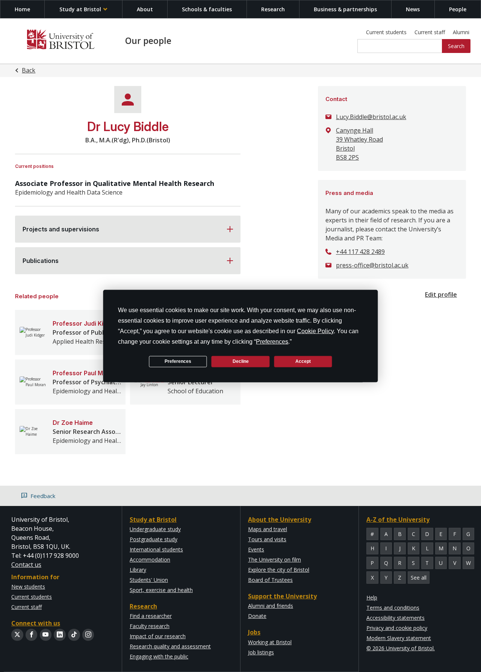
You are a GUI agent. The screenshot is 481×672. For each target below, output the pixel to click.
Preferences (178, 361)
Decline (241, 361)
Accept (303, 361)
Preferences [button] (272, 341)
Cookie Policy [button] (315, 331)
